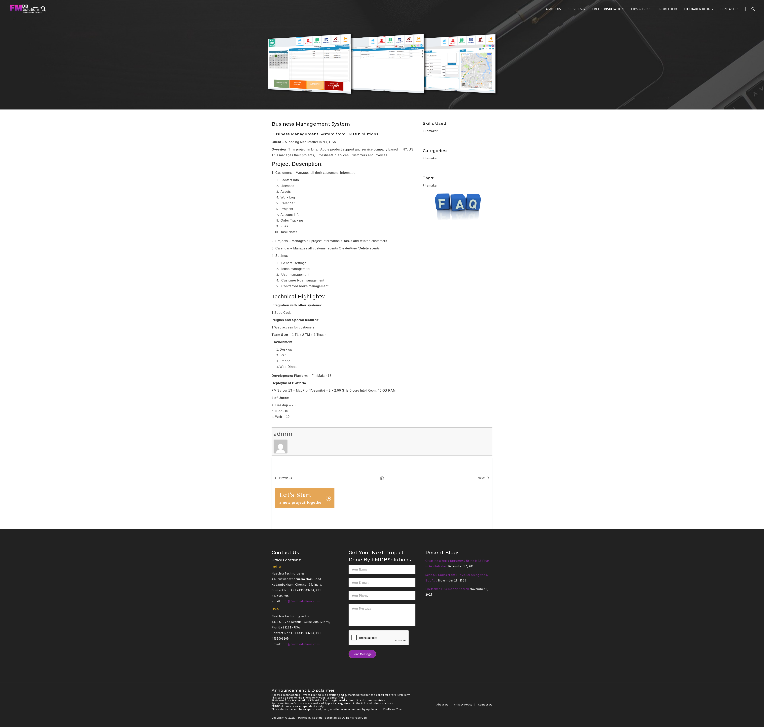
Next (481, 478)
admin (283, 433)
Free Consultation (608, 9)
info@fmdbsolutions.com (301, 601)
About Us (553, 9)
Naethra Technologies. (327, 717)
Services (575, 9)
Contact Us (729, 9)
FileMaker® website (316, 697)
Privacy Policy (463, 704)
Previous (285, 478)
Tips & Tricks (641, 9)
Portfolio (668, 9)
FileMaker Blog (697, 9)
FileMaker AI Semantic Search (447, 589)
